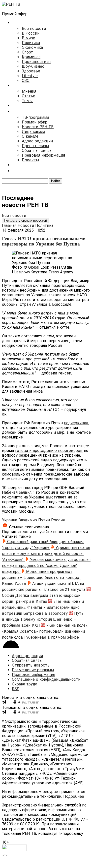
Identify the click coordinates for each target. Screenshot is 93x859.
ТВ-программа (35, 117)
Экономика (32, 47)
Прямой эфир (34, 122)
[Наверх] (5, 854)
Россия (58, 520)
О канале (30, 136)
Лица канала (33, 131)
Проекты (30, 160)
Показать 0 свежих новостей (25, 220)
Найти (55, 181)
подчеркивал (76, 423)
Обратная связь (37, 150)
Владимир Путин (34, 520)
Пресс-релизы (35, 145)
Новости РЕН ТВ (38, 126)
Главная (10, 225)
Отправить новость (31, 665)
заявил (25, 492)
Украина (10, 520)
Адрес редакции (37, 141)
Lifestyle (30, 75)
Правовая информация (43, 155)
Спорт (27, 52)
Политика (31, 42)
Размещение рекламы (33, 670)
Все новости (34, 28)
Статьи (28, 96)
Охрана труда (24, 684)
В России (30, 33)
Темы (27, 100)
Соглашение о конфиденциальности (46, 679)
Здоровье (31, 71)
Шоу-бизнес (33, 66)
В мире (28, 38)
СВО (26, 80)
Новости (26, 225)
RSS (15, 688)
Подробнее (73, 796)
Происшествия (36, 61)
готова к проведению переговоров (49, 450)
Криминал (31, 57)
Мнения (29, 91)
